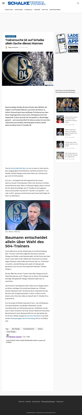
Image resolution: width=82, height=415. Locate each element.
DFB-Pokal (45, 9)
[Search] (78, 3)
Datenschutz (36, 401)
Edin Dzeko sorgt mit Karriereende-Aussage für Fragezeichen (71, 155)
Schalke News (18, 9)
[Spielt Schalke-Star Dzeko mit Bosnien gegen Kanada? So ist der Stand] (60, 132)
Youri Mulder (11, 332)
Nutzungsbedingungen (48, 401)
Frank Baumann (28, 329)
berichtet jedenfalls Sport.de (18, 168)
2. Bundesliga (28, 9)
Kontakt (28, 401)
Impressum (59, 401)
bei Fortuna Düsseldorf (32, 316)
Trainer (40, 329)
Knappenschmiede (55, 9)
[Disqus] (27, 359)
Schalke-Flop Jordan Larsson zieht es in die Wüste (71, 144)
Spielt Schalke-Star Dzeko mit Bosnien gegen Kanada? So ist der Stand (71, 132)
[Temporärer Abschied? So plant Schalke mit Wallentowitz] (67, 104)
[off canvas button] (3, 3)
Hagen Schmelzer (13, 47)
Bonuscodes (9, 9)
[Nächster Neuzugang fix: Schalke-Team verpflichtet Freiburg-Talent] (60, 119)
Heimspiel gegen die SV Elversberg (23, 318)
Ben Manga (16, 329)
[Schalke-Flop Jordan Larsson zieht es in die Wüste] (60, 144)
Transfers (37, 9)
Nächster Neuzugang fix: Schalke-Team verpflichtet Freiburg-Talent (71, 119)
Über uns (22, 401)
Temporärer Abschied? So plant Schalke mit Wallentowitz (68, 109)
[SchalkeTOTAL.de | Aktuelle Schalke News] (26, 3)
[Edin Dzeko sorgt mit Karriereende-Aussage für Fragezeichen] (60, 155)
